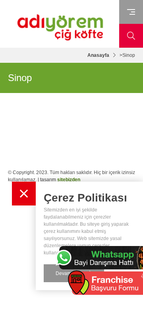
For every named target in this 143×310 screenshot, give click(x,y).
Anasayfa (98, 55)
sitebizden (68, 179)
